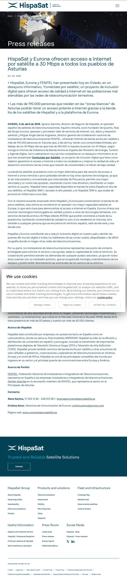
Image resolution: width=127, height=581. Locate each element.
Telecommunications (46, 495)
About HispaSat (14, 495)
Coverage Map (84, 495)
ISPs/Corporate (44, 509)
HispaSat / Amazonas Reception (21, 536)
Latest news (47, 532)
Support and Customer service (20, 532)
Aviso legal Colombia (33, 570)
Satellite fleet (83, 499)
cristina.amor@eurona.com (88, 405)
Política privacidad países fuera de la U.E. (80, 570)
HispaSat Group (19, 488)
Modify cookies (96, 574)
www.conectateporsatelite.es (40, 412)
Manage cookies (42, 304)
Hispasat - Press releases (77, 536)
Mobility (41, 504)
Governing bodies (15, 499)
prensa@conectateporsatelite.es (76, 398)
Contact (10, 570)
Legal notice (19, 570)
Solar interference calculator (20, 546)
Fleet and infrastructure (94, 488)
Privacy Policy (60, 570)
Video (40, 513)
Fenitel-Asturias (17, 381)
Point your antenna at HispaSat (20, 541)
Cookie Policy (104, 297)
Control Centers (84, 509)
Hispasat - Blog (73, 532)
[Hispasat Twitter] (68, 541)
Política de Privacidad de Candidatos (19, 574)
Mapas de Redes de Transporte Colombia (66, 574)
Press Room (23, 16)
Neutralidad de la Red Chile (41, 574)
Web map (85, 574)
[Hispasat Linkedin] (73, 541)
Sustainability (13, 504)
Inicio (10, 16)
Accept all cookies (105, 304)
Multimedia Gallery (50, 546)
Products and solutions (54, 488)
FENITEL (13, 374)
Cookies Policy (47, 570)
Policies (11, 513)
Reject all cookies (72, 304)
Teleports (42, 518)
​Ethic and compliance (17, 509)
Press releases (48, 536)
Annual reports (48, 541)
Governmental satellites (87, 504)
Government (43, 499)
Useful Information (21, 525)
